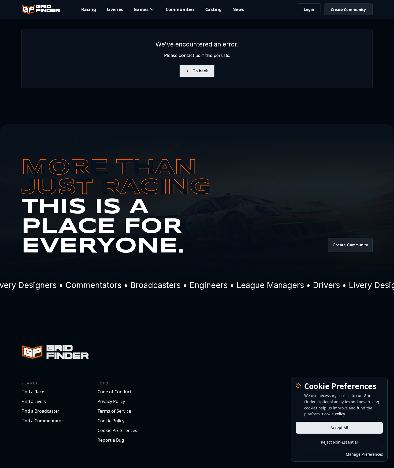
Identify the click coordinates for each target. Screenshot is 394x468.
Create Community (348, 9)
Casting (213, 9)
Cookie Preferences (117, 430)
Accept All (339, 427)
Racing (88, 9)
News (238, 9)
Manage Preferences (364, 454)
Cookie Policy (333, 413)
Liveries (115, 9)
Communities (180, 9)
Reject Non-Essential (339, 442)
